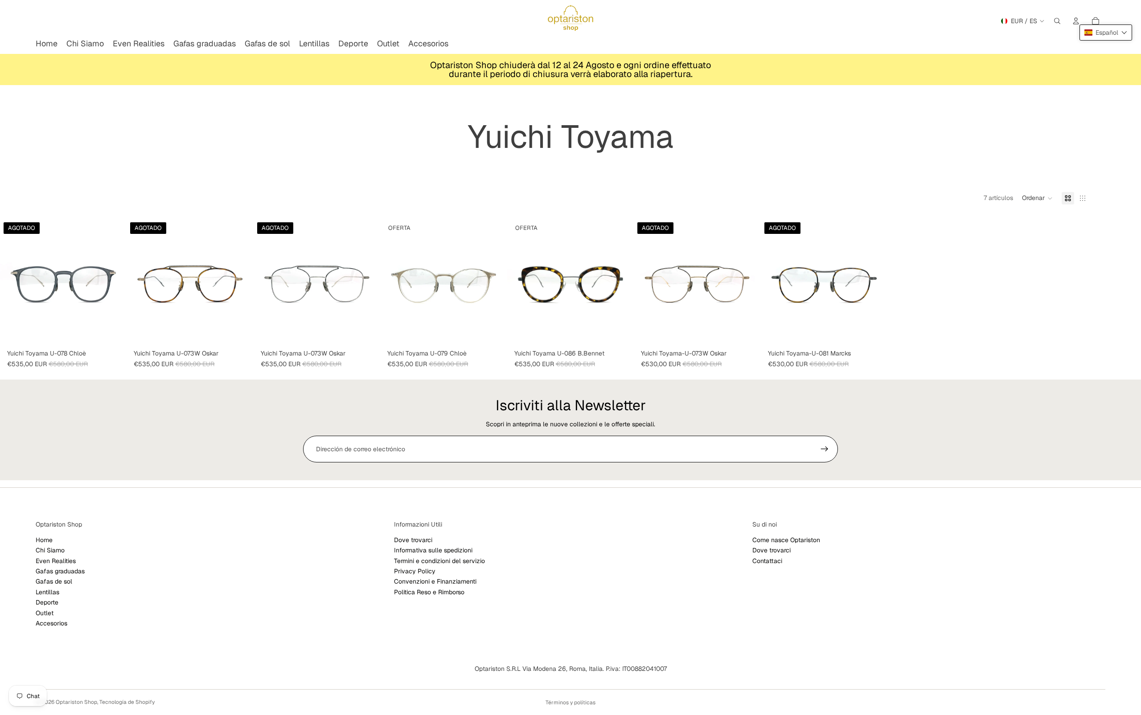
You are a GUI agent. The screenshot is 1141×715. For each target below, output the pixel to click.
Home (44, 540)
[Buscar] (1057, 21)
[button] (1037, 198)
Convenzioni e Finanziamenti (435, 582)
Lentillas (47, 592)
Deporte (47, 602)
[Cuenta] (1076, 21)
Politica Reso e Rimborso (429, 592)
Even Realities (56, 561)
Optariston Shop (76, 702)
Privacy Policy (414, 571)
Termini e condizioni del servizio (439, 561)
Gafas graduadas (60, 571)
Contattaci (767, 561)
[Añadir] (493, 332)
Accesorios (51, 623)
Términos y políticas (570, 702)
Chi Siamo (50, 550)
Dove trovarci (413, 540)
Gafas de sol (54, 582)
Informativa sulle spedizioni (433, 550)
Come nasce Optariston (786, 540)
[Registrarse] (824, 449)
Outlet (44, 613)
